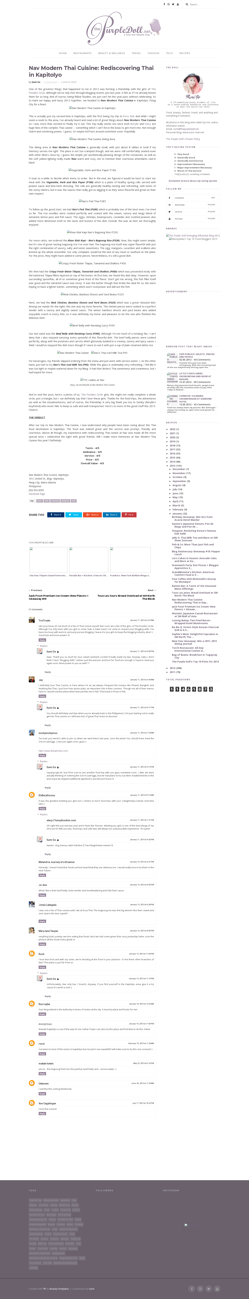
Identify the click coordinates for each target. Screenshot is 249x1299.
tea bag (33, 1267)
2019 (173, 441)
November (179, 473)
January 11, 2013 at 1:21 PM (142, 820)
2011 (173, 672)
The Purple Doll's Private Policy (183, 139)
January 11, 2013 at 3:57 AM (142, 620)
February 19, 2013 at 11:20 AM (141, 1043)
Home (63, 53)
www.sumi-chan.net (193, 132)
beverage (51, 1214)
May (175, 497)
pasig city (65, 501)
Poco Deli (128, 116)
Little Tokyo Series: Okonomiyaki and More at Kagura (195, 376)
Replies (44, 645)
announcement (51, 1200)
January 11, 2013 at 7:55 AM (142, 733)
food (46, 501)
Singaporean (58, 1253)
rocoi (42, 1043)
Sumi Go (51, 651)
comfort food (60, 1233)
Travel (136, 53)
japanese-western (68, 1229)
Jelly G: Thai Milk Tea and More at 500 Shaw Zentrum (195, 539)
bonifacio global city (40, 1229)
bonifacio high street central (43, 1258)
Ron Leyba (44, 1004)
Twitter (195, 212)
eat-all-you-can (37, 1214)
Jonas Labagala (47, 905)
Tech (169, 53)
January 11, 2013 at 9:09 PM (142, 651)
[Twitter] (173, 4)
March (177, 505)
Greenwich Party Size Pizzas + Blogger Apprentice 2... (195, 567)
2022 (173, 429)
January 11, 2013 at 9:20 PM (142, 840)
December (179, 469)
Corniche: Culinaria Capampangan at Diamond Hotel (195, 398)
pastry (48, 1233)
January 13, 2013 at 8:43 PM (142, 931)
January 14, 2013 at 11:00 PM (141, 1024)
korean (44, 1238)
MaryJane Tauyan (48, 931)
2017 (173, 449)
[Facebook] (164, 4)
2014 (173, 461)
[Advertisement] (92, 532)
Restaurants (83, 53)
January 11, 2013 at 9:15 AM (142, 795)
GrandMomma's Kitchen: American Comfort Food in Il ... (193, 573)
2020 (173, 437)
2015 (173, 457)
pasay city (65, 1209)
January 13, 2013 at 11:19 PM (141, 979)
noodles (70, 1243)
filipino (33, 1205)
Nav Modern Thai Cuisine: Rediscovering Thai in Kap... (190, 601)
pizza (71, 1233)
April (176, 501)
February (178, 509)
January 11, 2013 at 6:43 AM (142, 680)
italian (32, 1248)
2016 (173, 453)
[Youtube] (178, 4)
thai (73, 501)
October (178, 477)
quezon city (35, 1200)
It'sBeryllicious (47, 795)
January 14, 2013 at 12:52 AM (141, 1004)
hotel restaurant (38, 1224)
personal (73, 1248)
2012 (173, 668)
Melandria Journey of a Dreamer (57, 862)
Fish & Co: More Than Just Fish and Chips (193, 546)
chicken (79, 1224)
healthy (53, 1248)
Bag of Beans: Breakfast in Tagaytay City (194, 656)
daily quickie (36, 1209)
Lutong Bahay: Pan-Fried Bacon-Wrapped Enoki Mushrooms (191, 622)
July (175, 489)
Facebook (195, 198)
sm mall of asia (65, 1219)
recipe (33, 1243)
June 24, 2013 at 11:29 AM (142, 1083)
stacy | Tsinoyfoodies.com (61, 820)
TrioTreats (44, 620)
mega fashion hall (68, 1258)
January (178, 513)
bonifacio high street (40, 1253)
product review (56, 1243)
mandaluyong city (38, 1219)
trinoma (54, 1238)
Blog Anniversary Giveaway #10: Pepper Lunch (196, 553)
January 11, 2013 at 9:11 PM (142, 707)
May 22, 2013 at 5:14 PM (143, 1063)
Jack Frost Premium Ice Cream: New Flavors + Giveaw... (193, 608)
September (180, 481)
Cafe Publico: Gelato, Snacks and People (197, 355)
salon (82, 1258)
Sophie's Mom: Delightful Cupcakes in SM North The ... (195, 635)
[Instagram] (169, 4)
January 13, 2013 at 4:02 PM (142, 885)
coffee (55, 1209)
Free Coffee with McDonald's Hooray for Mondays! (194, 580)
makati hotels (46, 1063)
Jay (41, 680)
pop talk (47, 1262)
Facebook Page (37, 493)
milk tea (42, 1243)
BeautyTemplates (59, 1288)
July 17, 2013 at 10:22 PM (143, 1103)
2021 (173, 433)
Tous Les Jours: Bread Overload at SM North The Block (195, 594)
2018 (173, 445)
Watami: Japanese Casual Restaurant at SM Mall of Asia (195, 615)
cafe (74, 1200)
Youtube (195, 219)
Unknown (44, 1083)
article (75, 1205)
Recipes (185, 53)
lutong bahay (36, 1233)
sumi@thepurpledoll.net (186, 129)
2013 (173, 465)
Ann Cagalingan (47, 1103)
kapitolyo (55, 501)
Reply (42, 640)
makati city (64, 1205)
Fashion (153, 53)
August (177, 485)
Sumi (91, 1288)
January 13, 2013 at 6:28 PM (142, 905)
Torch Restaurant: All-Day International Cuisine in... (188, 649)
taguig (53, 1205)
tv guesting (35, 1262)
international (64, 1214)
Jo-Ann (43, 885)
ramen (63, 1248)
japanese (65, 1200)
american (43, 1205)
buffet (70, 1224)
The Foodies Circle (92, 394)
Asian (40, 501)
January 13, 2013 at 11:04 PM (141, 954)
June (176, 493)
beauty (51, 1224)
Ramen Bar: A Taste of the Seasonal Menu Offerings (194, 587)
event (46, 1209)
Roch (41, 954)
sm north (34, 1238)
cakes (78, 1219)
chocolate (43, 1248)
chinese (61, 1224)
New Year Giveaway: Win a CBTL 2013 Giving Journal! (194, 642)
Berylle (134, 123)
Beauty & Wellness (111, 53)
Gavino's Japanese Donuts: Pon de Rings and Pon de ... (192, 525)
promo (76, 1209)
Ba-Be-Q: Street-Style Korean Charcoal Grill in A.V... (195, 628)
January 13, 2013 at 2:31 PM (142, 862)
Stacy (148, 123)
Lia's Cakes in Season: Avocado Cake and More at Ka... (194, 560)
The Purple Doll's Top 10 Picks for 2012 (195, 661)
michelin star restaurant (65, 1262)
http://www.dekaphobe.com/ (53, 750)
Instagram (195, 205)
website (65, 1238)
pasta (54, 1229)
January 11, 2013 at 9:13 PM (142, 767)
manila (52, 1219)
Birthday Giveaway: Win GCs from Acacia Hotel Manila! (192, 518)
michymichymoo (48, 733)
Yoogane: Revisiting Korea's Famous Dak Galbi (194, 532)
